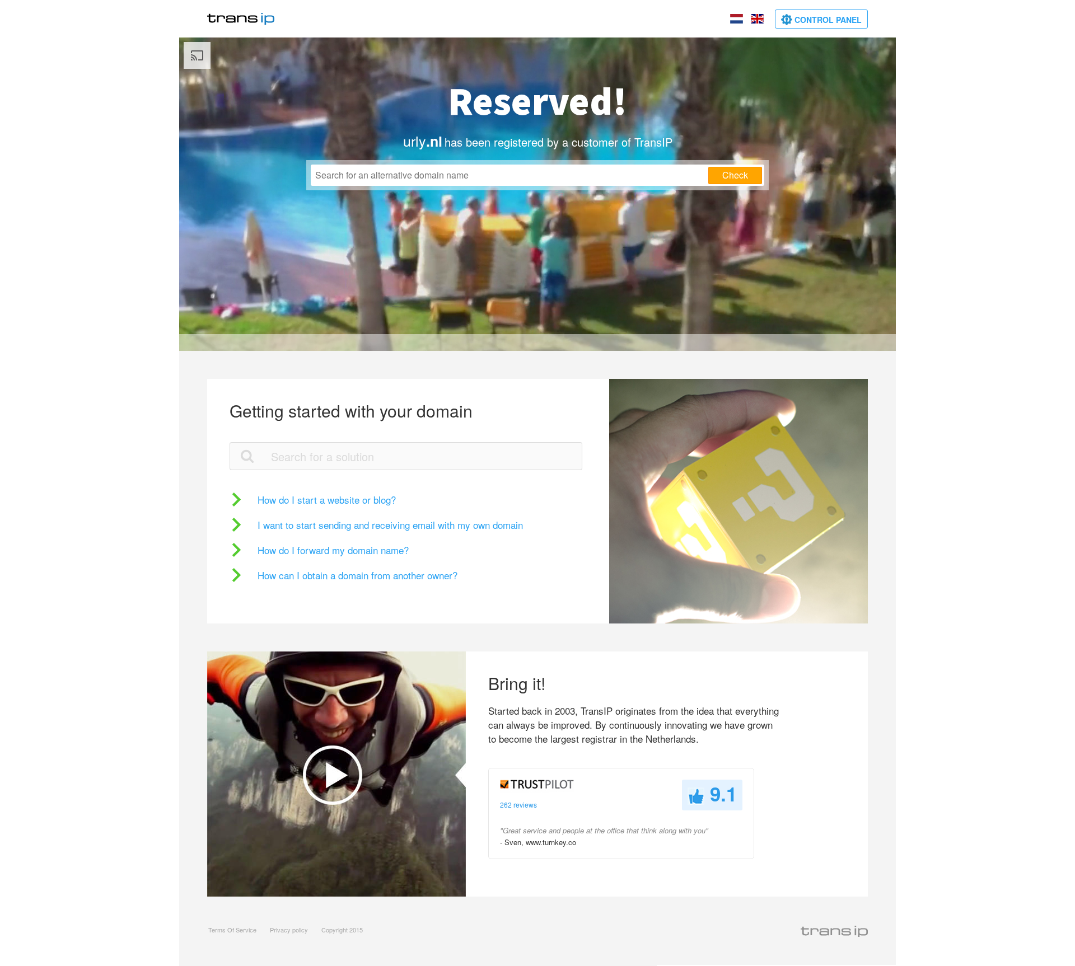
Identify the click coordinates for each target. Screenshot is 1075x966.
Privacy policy (289, 929)
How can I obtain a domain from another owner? (357, 575)
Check (735, 174)
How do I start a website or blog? (327, 500)
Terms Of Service (232, 929)
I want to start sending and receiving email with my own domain (390, 525)
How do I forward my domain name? (333, 550)
